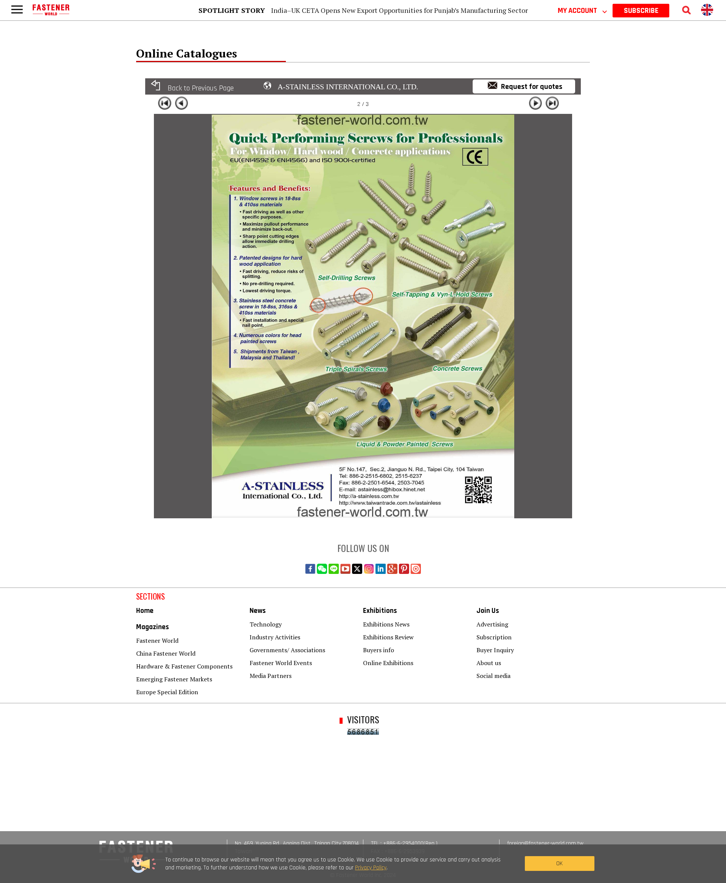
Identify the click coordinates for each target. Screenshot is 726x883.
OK (559, 863)
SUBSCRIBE (641, 11)
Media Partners (271, 676)
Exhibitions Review (388, 637)
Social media (493, 676)
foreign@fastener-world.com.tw (545, 843)
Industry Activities (275, 637)
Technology (266, 624)
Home (145, 611)
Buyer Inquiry (495, 650)
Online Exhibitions (388, 663)
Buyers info (378, 650)
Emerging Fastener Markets (174, 679)
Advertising (492, 624)
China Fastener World (165, 653)
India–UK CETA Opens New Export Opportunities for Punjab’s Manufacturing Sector (399, 10)
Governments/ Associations (287, 650)
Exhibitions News (386, 624)
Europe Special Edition (167, 692)
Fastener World (157, 640)
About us (488, 663)
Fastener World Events (281, 663)
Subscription (494, 637)
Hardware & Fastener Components (184, 666)
